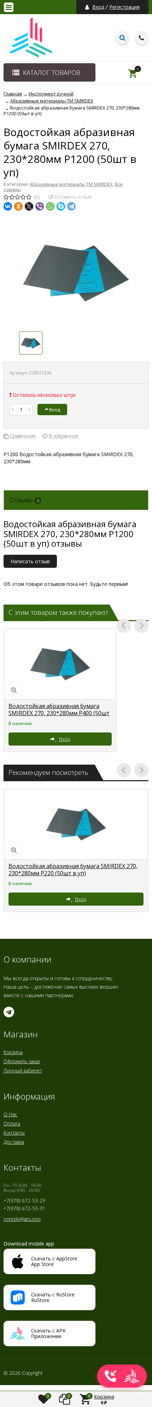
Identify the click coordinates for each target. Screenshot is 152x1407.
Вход (98, 7)
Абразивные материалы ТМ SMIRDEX (71, 184)
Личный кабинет (23, 1070)
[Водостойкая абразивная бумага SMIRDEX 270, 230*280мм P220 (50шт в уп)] (76, 824)
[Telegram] (71, 206)
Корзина (13, 1052)
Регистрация (124, 7)
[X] (29, 206)
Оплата (12, 1123)
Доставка (14, 1141)
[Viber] (39, 206)
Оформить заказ (22, 1061)
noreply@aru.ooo (22, 1218)
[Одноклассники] (18, 206)
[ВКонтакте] (8, 206)
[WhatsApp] (50, 206)
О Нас (10, 1114)
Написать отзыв (30, 561)
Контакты (14, 1132)
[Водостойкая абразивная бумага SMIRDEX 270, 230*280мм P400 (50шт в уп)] (60, 664)
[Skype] (61, 206)
